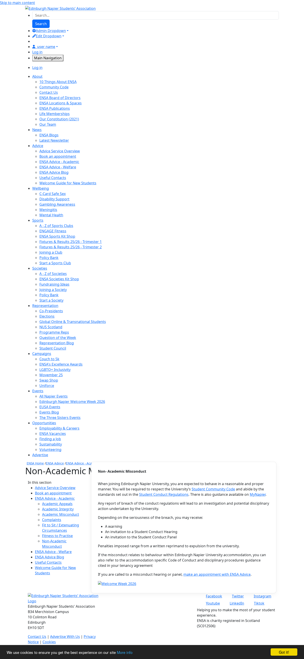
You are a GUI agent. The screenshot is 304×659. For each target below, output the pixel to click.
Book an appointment (57, 156)
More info (124, 652)
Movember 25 (51, 374)
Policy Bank (49, 257)
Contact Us (48, 92)
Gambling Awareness (57, 204)
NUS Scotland (50, 327)
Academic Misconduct (60, 514)
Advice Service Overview (59, 151)
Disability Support (54, 199)
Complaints (51, 519)
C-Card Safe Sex (52, 193)
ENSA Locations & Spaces (60, 103)
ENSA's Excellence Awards (61, 364)
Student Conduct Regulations (163, 494)
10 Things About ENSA (58, 81)
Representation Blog (56, 342)
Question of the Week (57, 337)
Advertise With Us (65, 636)
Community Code (54, 87)
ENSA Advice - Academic (59, 161)
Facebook (214, 596)
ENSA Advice (55, 463)
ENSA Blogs (49, 135)
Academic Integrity (58, 509)
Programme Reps (54, 332)
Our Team (47, 124)
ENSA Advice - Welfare (57, 167)
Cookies (49, 641)
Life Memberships (54, 113)
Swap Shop (48, 380)
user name (46, 46)
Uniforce (46, 385)
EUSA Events (49, 406)
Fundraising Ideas (54, 284)
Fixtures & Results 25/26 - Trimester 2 (70, 247)
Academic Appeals (57, 503)
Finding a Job (50, 438)
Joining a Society (53, 289)
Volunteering (50, 449)
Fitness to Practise (57, 535)
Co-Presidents (51, 311)
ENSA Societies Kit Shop (59, 279)
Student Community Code (213, 489)
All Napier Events (53, 396)
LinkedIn (237, 603)
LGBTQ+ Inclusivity (55, 369)
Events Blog (49, 412)
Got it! (284, 652)
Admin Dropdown (51, 30)
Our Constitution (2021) (59, 119)
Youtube (213, 603)
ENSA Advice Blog (54, 172)
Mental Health (51, 215)
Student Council (52, 348)
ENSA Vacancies (52, 433)
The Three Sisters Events (60, 417)
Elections (47, 316)
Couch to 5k (49, 358)
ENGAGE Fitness (52, 231)
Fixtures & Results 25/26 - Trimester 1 (70, 241)
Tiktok (259, 603)
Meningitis (48, 209)
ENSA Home (35, 463)
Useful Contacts (52, 177)
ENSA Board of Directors (60, 97)
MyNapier (257, 494)
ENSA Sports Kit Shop (57, 236)
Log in (37, 52)
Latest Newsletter (54, 140)
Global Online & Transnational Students (72, 321)
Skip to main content (17, 2)
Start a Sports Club (55, 263)
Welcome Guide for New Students (67, 183)
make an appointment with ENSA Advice (217, 574)
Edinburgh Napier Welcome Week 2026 (72, 401)
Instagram (262, 596)
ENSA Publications (54, 108)
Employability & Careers (59, 428)
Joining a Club (50, 252)
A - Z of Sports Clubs (56, 225)
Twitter (238, 596)
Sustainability (50, 444)
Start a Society (51, 300)
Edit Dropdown (48, 36)
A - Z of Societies (53, 273)
